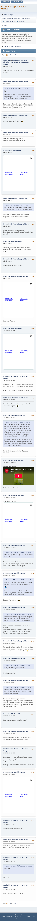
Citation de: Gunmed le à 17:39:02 (17, 88)
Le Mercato (7, 60)
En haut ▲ (20, 915)
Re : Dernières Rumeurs (20, 82)
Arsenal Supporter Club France (13, 7)
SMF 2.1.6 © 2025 (5, 917)
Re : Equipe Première (15, 241)
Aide (15, 915)
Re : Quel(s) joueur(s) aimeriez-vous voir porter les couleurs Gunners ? (16, 62)
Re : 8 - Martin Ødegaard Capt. (18, 224)
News (5, 150)
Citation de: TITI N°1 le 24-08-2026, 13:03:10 (18, 552)
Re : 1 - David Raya (14, 150)
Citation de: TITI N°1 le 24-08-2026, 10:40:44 (18, 687)
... (12, 55)
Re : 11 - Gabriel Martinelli (17, 415)
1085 (14, 55)
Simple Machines (15, 917)
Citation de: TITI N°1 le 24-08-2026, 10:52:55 (18, 614)
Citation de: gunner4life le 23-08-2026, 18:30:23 (19, 866)
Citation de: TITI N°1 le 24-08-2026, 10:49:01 (18, 665)
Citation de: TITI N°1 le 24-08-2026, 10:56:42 (18, 580)
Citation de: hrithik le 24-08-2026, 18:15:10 (18, 422)
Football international (10, 376)
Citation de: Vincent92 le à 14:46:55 (17, 205)
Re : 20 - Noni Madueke (16, 460)
